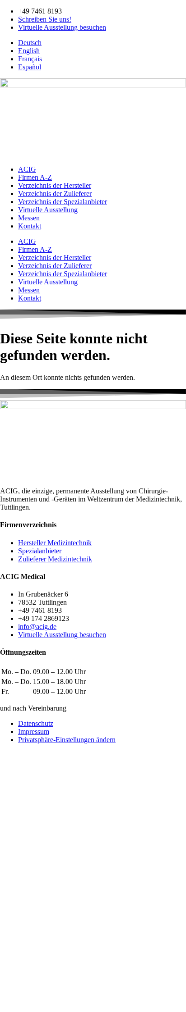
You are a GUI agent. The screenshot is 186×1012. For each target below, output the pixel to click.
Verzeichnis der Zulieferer (55, 193)
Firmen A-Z (35, 177)
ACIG (27, 169)
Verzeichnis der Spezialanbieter (62, 201)
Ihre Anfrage (19, 965)
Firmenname (18, 911)
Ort (5, 939)
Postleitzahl (17, 930)
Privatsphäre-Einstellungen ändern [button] (67, 739)
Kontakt (29, 226)
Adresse (12, 920)
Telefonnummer (23, 901)
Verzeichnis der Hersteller (54, 185)
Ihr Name (14, 866)
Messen (29, 218)
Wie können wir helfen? (34, 875)
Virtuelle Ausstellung (48, 210)
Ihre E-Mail (17, 892)
